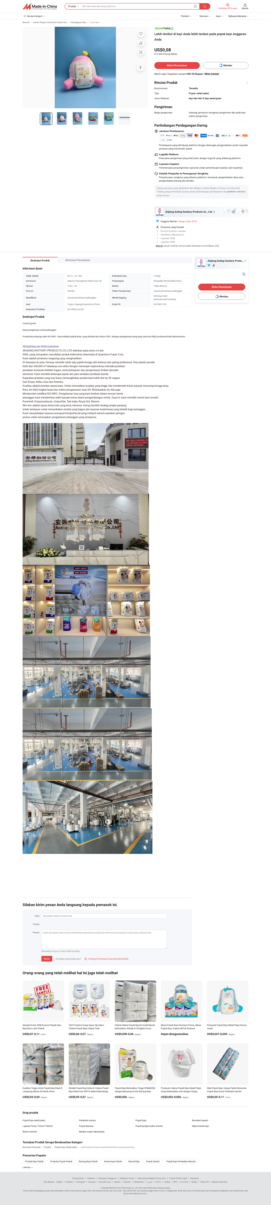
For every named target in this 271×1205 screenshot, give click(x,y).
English (59, 1182)
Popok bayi (141, 1120)
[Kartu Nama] (243, 273)
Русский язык (105, 1182)
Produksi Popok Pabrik (61, 1161)
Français (92, 1182)
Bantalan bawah (200, 1120)
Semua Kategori (34, 16)
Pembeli (185, 16)
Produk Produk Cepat (178, 1178)
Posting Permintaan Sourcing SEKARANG (107, 958)
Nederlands (139, 1182)
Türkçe (194, 1182)
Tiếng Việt (204, 1182)
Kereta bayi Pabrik (113, 1161)
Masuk (245, 8)
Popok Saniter (153, 1161)
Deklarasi (91, 1178)
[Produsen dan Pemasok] (40, 6)
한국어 (158, 1182)
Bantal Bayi (134, 1161)
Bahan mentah (30, 1131)
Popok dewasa (86, 1125)
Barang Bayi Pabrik (88, 1161)
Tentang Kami (78, 1178)
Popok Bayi (94, 22)
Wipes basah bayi (200, 1125)
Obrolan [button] (227, 65)
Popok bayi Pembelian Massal (180, 1161)
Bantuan (204, 16)
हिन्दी (175, 1182)
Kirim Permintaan (177, 65)
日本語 (167, 1182)
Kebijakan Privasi (127, 1178)
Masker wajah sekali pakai (91, 1131)
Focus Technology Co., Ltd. (127, 1188)
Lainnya (27, 1167)
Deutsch (127, 1182)
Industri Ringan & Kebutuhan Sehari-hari (50, 22)
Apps (218, 16)
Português (80, 1182)
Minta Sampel (212, 73)
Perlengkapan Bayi (78, 22)
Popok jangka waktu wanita (149, 1125)
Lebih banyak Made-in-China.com (152, 1178)
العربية (149, 1182)
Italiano (117, 1182)
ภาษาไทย (184, 1182)
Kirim (47, 958)
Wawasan (195, 1178)
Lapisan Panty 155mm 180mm (38, 1125)
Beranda (26, 22)
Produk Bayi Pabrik (34, 1161)
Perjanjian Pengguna (107, 1178)
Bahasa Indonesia (219, 1182)
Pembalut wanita (87, 1120)
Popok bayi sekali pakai (34, 1120)
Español (69, 1182)
